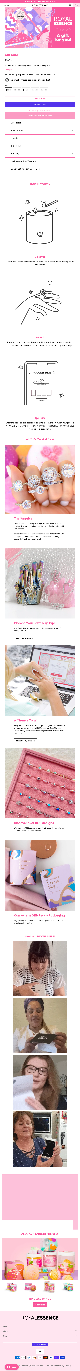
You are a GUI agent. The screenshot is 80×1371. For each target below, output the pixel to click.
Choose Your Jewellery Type (35, 623)
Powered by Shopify (62, 1365)
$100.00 (17, 90)
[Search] (70, 5)
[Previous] (4, 1202)
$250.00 (44, 90)
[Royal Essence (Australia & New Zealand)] (40, 5)
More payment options (40, 110)
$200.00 (35, 90)
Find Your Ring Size (24, 638)
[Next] (76, 1202)
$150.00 (26, 90)
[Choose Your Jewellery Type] (40, 583)
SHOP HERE (40, 1305)
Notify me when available (40, 115)
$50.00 (8, 90)
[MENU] (1, 5)
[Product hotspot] (32, 1259)
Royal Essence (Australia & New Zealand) (34, 1365)
